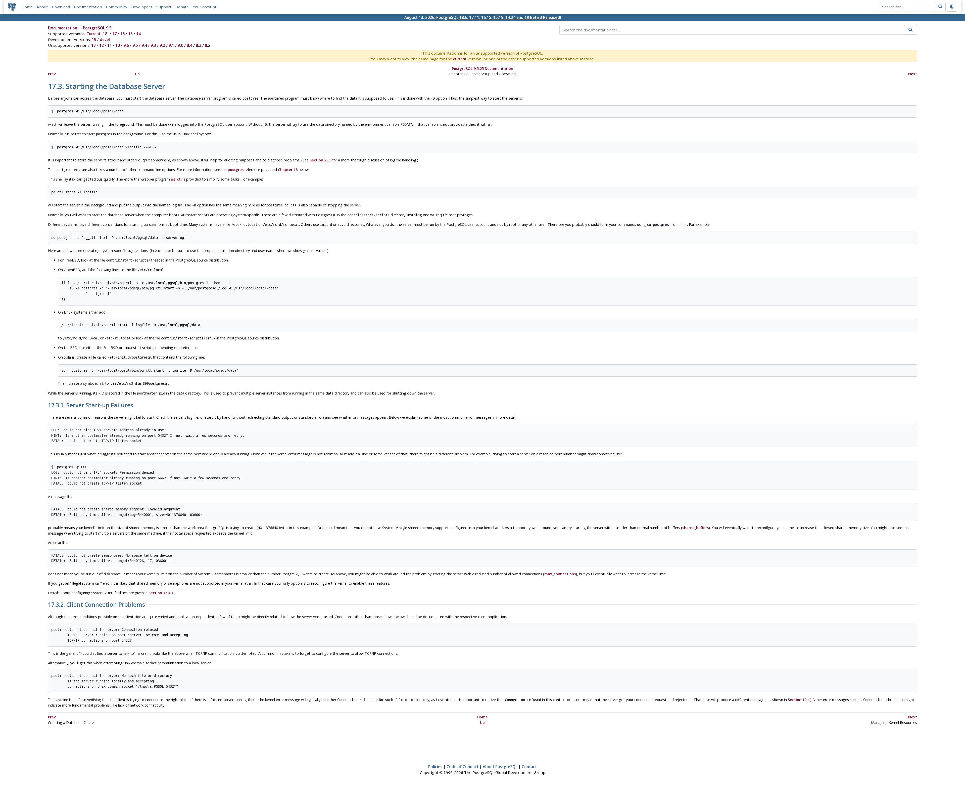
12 (101, 45)
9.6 (126, 45)
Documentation (88, 6)
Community (116, 6)
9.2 (162, 45)
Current (93, 33)
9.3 (153, 45)
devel (105, 39)
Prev (52, 73)
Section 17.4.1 (161, 592)
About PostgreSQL (500, 766)
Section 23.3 (320, 160)
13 (93, 45)
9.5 (135, 45)
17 (114, 33)
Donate (182, 6)
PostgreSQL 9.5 (97, 27)
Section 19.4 (798, 699)
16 (122, 33)
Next (912, 73)
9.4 (144, 45)
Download (61, 6)
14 (138, 33)
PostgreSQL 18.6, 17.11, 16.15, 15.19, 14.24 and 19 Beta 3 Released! (498, 17)
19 (94, 39)
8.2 (207, 45)
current (460, 58)
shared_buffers (695, 527)
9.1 (171, 45)
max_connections (560, 574)
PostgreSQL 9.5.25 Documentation (482, 68)
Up (137, 73)
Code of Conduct (462, 766)
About (42, 6)
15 (130, 33)
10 (117, 45)
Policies (435, 766)
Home (27, 6)
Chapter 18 (288, 169)
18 (105, 33)
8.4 (189, 45)
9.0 (180, 45)
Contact (529, 766)
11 (109, 45)
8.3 (198, 45)
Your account (204, 6)
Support (163, 6)
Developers (141, 6)
